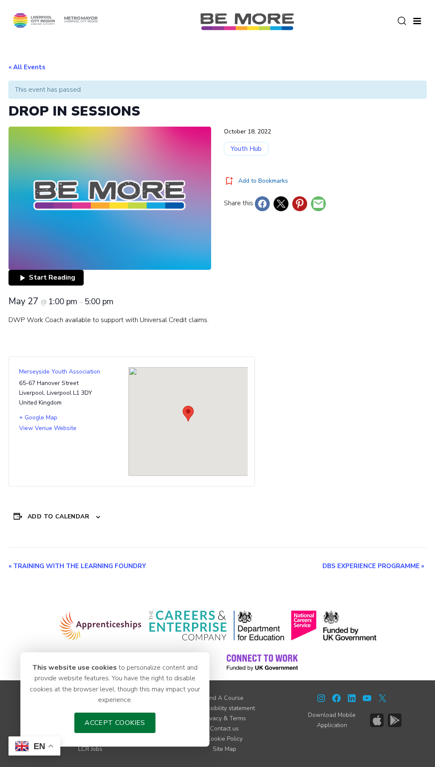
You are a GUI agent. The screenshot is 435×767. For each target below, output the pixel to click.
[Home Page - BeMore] (247, 21)
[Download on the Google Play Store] (394, 720)
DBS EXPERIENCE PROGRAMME (373, 566)
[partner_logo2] (188, 625)
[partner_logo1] (100, 625)
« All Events (26, 67)
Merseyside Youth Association (59, 372)
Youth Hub (246, 148)
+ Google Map (38, 417)
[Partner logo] (55, 20)
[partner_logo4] (303, 625)
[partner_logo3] (259, 625)
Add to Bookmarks (263, 181)
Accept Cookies (115, 722)
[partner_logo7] (262, 662)
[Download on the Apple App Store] (377, 720)
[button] (417, 20)
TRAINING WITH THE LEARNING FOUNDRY (77, 566)
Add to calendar (58, 516)
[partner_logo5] (349, 625)
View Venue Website (47, 428)
